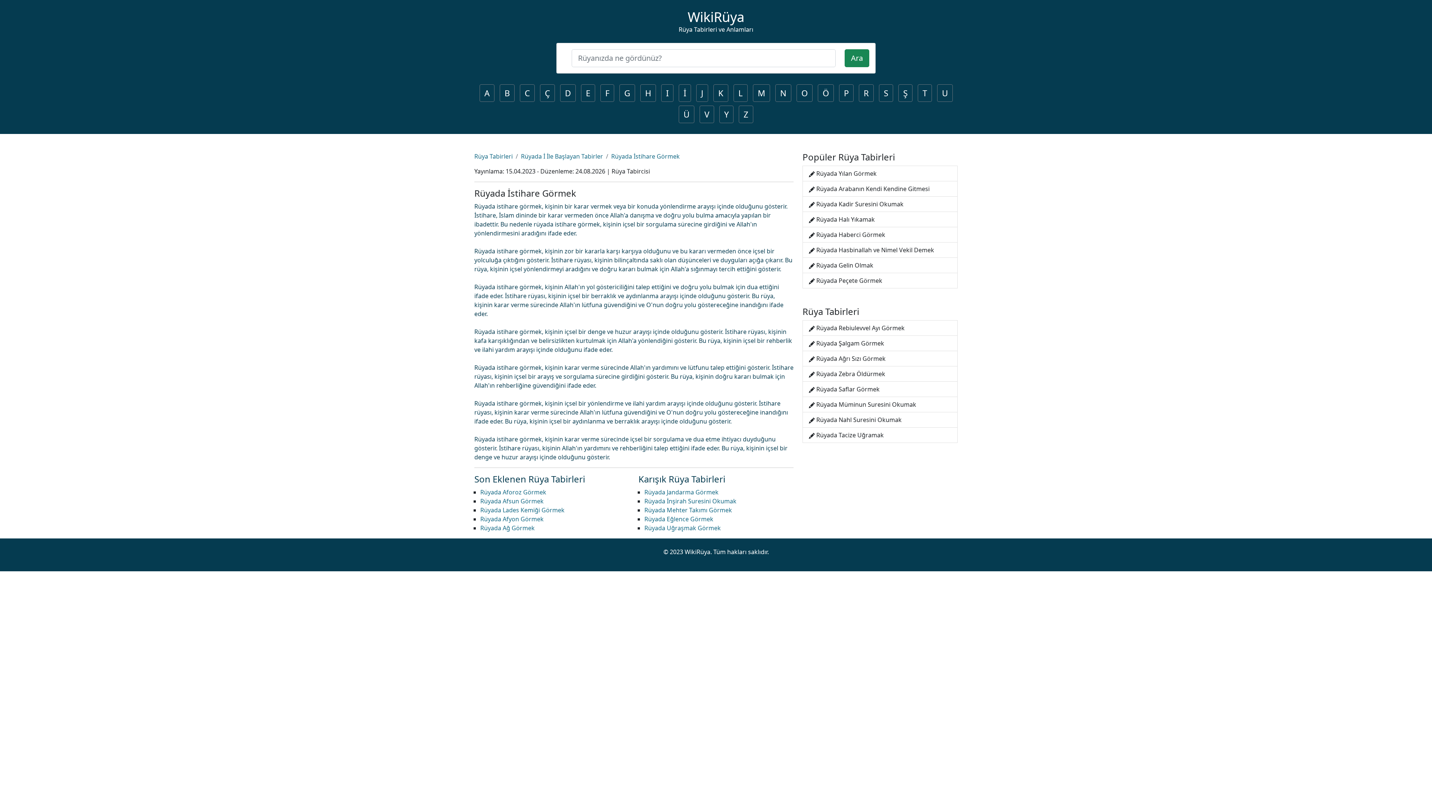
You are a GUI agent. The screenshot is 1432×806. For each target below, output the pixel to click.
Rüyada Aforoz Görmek (513, 492)
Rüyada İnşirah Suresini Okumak (690, 501)
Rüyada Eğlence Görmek (678, 519)
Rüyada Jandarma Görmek (681, 492)
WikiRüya (716, 17)
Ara (857, 58)
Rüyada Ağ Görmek (507, 528)
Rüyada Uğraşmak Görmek (682, 528)
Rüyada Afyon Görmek (512, 519)
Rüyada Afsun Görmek (512, 501)
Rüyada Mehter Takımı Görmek (688, 510)
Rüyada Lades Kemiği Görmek (522, 510)
